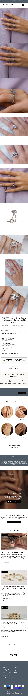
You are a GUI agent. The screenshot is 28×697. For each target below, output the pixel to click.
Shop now (22, 393)
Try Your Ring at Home (8, 677)
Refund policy (7, 691)
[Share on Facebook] (13, 368)
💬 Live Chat (17, 672)
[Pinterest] (14, 655)
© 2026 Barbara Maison (10, 693)
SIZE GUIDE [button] (5, 325)
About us (5, 667)
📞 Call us (16, 667)
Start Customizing (14, 522)
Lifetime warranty (7, 672)
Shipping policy (6, 675)
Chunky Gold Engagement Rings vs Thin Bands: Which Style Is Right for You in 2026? (13, 624)
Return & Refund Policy (8, 674)
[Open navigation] (25, 5)
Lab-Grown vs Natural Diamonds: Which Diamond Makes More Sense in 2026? (13, 553)
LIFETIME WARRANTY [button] (13, 328)
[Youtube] (16, 655)
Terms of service (6, 670)
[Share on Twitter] (15, 368)
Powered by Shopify (19, 693)
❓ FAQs (16, 670)
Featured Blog (14, 530)
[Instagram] (12, 655)
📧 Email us (16, 669)
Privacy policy (6, 669)
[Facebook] (10, 655)
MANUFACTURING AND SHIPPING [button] (16, 325)
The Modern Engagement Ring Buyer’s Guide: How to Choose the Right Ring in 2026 (13, 588)
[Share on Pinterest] (17, 368)
